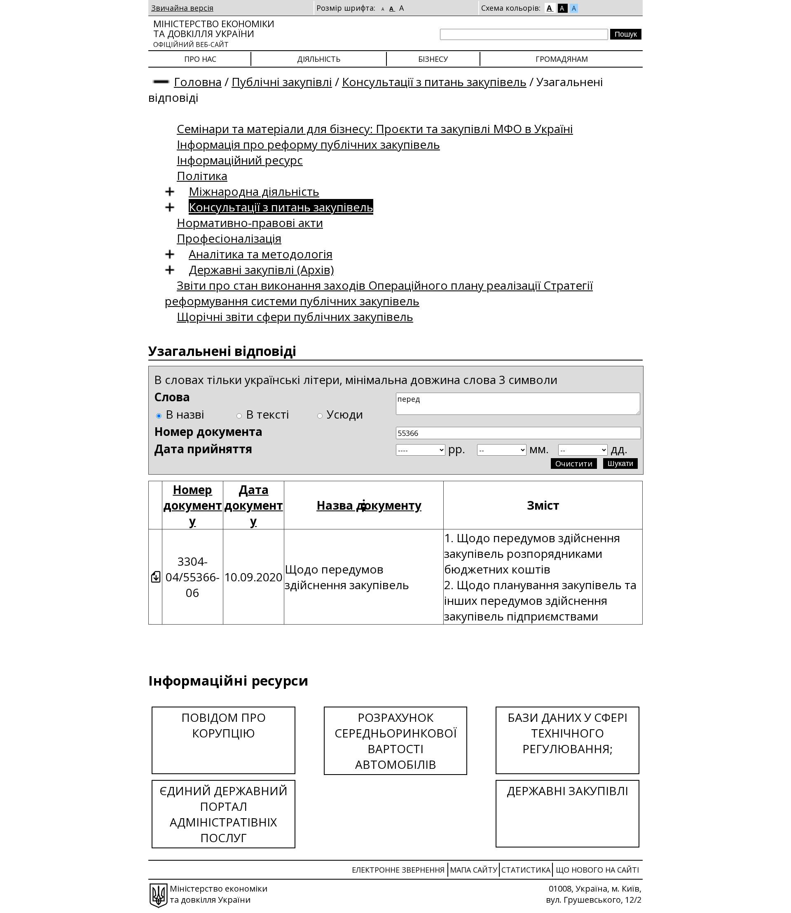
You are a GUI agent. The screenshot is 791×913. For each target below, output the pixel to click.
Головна (198, 81)
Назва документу (368, 505)
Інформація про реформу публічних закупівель (308, 144)
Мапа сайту (473, 870)
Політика (202, 175)
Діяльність (318, 59)
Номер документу (192, 505)
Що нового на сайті (597, 870)
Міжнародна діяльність (254, 191)
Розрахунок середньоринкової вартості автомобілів (396, 740)
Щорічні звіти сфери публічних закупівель (295, 316)
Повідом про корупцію (223, 725)
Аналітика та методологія (260, 254)
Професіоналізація (229, 238)
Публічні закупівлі (282, 81)
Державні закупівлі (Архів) (261, 269)
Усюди (345, 414)
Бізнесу (433, 59)
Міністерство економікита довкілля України (213, 33)
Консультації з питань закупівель (434, 81)
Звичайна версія (182, 8)
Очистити (573, 463)
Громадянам (562, 59)
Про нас (200, 59)
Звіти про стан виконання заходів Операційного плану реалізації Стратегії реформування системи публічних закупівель (379, 293)
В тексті (267, 414)
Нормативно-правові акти (250, 222)
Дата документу (253, 505)
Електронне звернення (398, 870)
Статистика (525, 870)
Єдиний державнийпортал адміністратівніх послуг (223, 814)
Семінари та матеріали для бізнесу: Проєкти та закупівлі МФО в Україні (375, 128)
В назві (185, 414)
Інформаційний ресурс (240, 160)
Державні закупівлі (567, 790)
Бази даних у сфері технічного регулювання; (567, 732)
